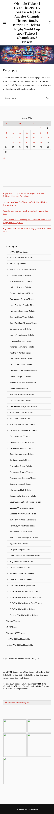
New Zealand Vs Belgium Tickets (24, 537)
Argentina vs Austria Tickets (22, 454)
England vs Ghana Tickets (21, 466)
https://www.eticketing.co (16, 703)
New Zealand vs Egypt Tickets (22, 442)
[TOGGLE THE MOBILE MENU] (4, 22)
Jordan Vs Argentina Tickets (22, 573)
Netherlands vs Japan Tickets (22, 311)
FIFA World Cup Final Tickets (22, 609)
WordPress (33, 809)
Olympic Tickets (13, 621)
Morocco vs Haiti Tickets (20, 490)
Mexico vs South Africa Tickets (23, 269)
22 (41, 142)
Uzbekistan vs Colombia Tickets (23, 370)
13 (27, 137)
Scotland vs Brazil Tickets (20, 484)
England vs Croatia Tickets (21, 358)
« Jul (5, 158)
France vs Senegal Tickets (21, 341)
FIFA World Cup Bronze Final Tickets (26, 603)
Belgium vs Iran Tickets (20, 436)
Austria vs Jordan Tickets (20, 353)
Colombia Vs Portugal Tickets (22, 585)
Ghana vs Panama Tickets (21, 364)
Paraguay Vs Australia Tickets (22, 525)
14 (34, 137)
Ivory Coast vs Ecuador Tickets (23, 305)
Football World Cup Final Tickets (24, 615)
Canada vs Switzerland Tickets (23, 496)
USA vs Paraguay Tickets (20, 275)
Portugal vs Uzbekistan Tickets (23, 478)
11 (13, 137)
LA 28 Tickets (11, 627)
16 (48, 137)
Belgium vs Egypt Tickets (20, 329)
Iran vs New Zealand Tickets (22, 335)
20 (27, 142)
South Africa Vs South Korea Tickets (25, 502)
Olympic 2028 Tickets (15, 633)
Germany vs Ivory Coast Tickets (23, 406)
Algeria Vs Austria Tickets (21, 579)
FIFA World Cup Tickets (18, 252)
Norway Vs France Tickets (21, 531)
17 (6, 142)
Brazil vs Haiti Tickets (19, 388)
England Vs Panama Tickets (21, 561)
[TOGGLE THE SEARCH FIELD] (49, 22)
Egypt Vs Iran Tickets (19, 543)
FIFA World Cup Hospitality (18, 639)
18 (13, 142)
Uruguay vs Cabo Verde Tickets (23, 430)
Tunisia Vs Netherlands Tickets (23, 519)
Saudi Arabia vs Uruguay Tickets (23, 323)
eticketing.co (11, 246)
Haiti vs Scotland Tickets (20, 287)
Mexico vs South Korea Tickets (23, 382)
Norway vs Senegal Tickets (21, 448)
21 (34, 142)
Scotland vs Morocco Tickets (22, 394)
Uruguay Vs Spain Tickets (21, 549)
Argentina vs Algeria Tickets (22, 347)
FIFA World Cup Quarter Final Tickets (26, 597)
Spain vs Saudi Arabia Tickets (22, 424)
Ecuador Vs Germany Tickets (22, 508)
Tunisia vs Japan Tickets (20, 418)
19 (20, 142)
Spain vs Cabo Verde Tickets (22, 317)
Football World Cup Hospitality (19, 645)
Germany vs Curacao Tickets (22, 299)
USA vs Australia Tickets (20, 400)
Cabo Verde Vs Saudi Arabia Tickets (25, 555)
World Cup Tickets (18, 263)
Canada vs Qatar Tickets (20, 376)
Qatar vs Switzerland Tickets (22, 293)
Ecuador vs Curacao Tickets (21, 412)
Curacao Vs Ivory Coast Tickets (23, 513)
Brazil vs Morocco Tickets (21, 281)
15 (41, 137)
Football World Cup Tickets (21, 257)
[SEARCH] (47, 98)
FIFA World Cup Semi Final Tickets (25, 591)
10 (6, 137)
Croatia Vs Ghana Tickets (21, 567)
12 (20, 137)
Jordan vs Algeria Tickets (20, 460)
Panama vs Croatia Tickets (21, 472)
